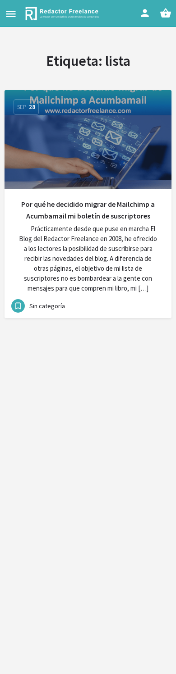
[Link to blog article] (88, 139)
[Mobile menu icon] (11, 14)
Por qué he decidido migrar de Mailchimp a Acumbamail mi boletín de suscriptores (88, 210)
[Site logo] (63, 14)
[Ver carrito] (165, 13)
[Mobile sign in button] (145, 13)
